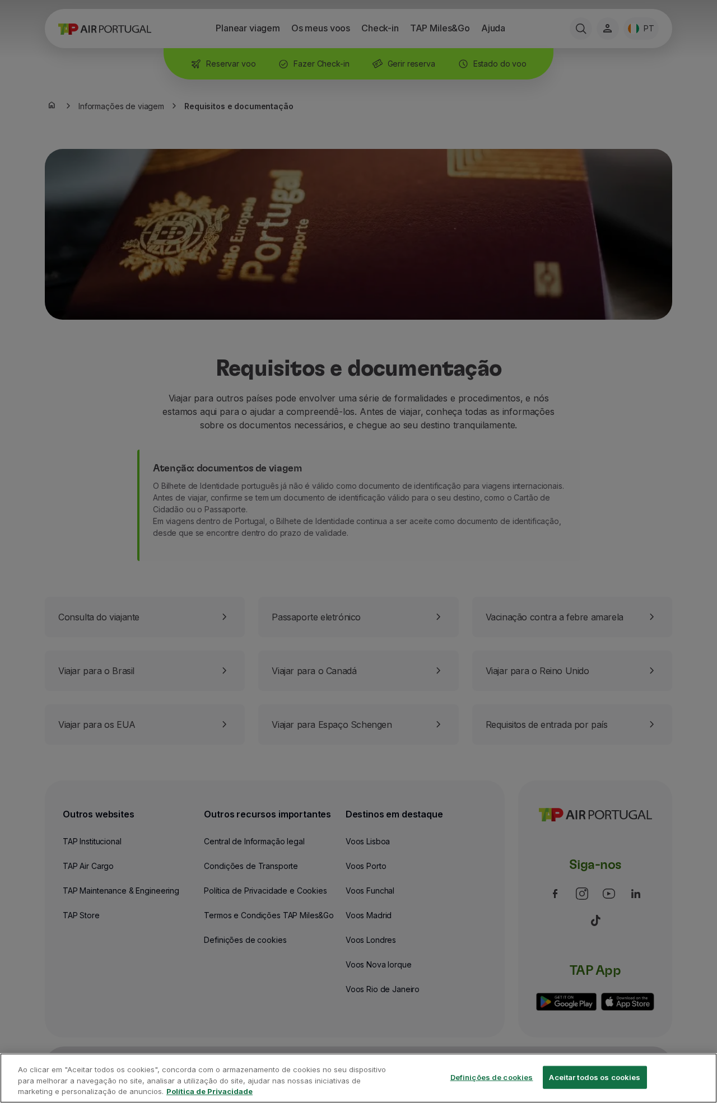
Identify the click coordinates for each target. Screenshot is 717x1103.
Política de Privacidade (209, 1091)
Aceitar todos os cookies (594, 1076)
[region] (358, 1078)
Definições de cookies (491, 1076)
